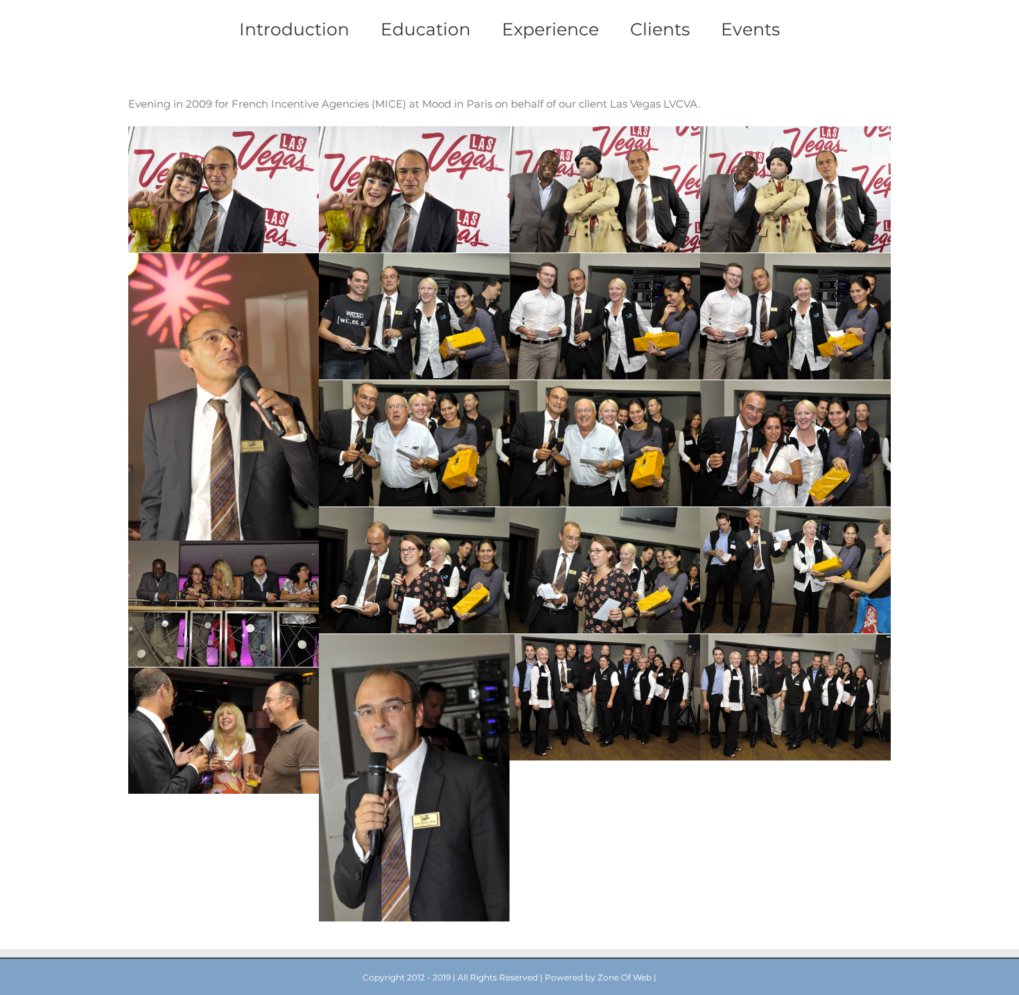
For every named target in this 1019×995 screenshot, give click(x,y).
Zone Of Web (625, 977)
